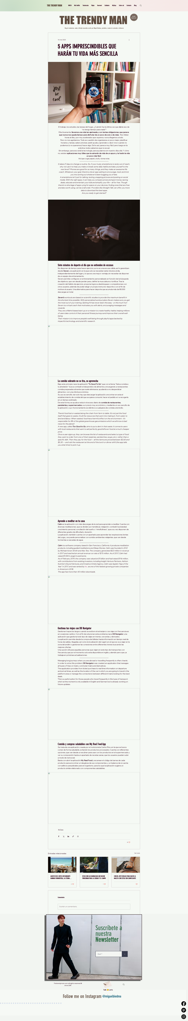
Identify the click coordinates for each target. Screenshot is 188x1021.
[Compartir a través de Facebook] (59, 836)
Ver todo (137, 853)
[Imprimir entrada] (78, 836)
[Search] (141, 5)
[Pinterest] (183, 1010)
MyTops (60, 830)
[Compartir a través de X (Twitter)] (63, 836)
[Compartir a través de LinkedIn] (68, 836)
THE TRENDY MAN (54, 5)
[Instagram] (183, 1016)
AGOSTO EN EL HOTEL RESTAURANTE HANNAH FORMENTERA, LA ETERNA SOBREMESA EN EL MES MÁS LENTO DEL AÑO (61, 877)
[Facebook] (183, 1003)
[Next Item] (180, 1009)
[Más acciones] (129, 40)
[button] (77, 5)
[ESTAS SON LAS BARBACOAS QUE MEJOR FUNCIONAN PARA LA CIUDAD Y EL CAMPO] (94, 865)
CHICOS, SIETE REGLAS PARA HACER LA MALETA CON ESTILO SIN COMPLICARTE (125, 877)
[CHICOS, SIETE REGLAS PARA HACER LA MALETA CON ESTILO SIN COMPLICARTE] (126, 865)
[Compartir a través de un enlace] (73, 836)
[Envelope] (107, 984)
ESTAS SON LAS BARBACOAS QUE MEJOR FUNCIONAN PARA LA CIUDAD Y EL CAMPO (94, 877)
